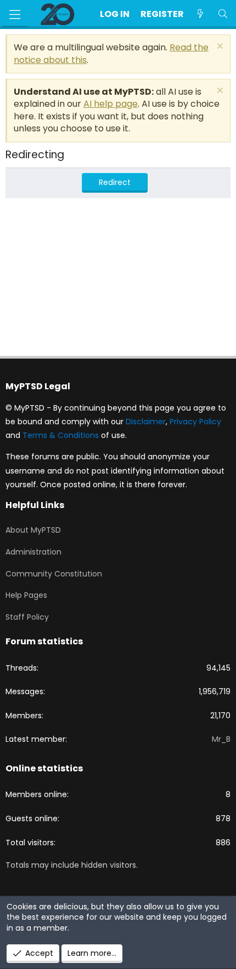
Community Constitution (53, 573)
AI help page (110, 103)
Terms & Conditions (61, 435)
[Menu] (14, 14)
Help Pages (26, 595)
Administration (33, 551)
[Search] (222, 14)
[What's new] (200, 14)
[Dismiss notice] (218, 47)
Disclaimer (146, 421)
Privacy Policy (195, 421)
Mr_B (221, 739)
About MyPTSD (33, 529)
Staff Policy (27, 617)
